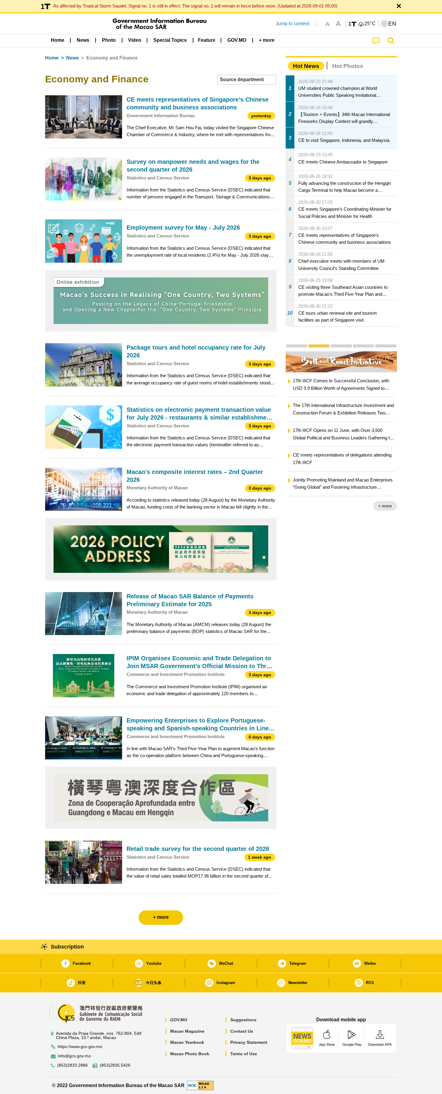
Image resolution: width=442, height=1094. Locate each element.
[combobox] (246, 79)
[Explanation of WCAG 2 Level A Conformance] (200, 1085)
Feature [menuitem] (206, 40)
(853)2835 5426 (115, 1065)
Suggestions (243, 1019)
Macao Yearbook (187, 1042)
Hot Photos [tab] (347, 66)
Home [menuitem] (57, 40)
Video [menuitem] (134, 40)
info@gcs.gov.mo (74, 1056)
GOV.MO (178, 1019)
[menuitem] (83, 40)
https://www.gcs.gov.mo (80, 1046)
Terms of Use (243, 1053)
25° (370, 23)
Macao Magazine (187, 1031)
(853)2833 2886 (72, 1065)
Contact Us (241, 1031)
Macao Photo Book (189, 1053)
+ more (385, 505)
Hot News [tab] (306, 66)
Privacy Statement (248, 1042)
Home (52, 57)
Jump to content (292, 23)
